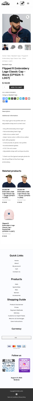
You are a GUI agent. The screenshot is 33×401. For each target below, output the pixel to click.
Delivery (16, 313)
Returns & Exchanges (16, 318)
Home (4, 56)
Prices (16, 307)
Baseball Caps (16, 56)
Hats (8, 56)
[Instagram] (16, 394)
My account (16, 266)
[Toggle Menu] (28, 3)
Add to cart (16, 87)
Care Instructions (16, 321)
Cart (16, 269)
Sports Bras (16, 287)
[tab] (16, 111)
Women (16, 292)
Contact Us (16, 272)
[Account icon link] (17, 3)
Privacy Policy (22, 397)
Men (16, 290)
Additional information (10, 115)
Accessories (17, 295)
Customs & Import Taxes (16, 316)
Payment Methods (16, 310)
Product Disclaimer (16, 304)
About (17, 263)
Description (6, 111)
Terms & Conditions (12, 397)
